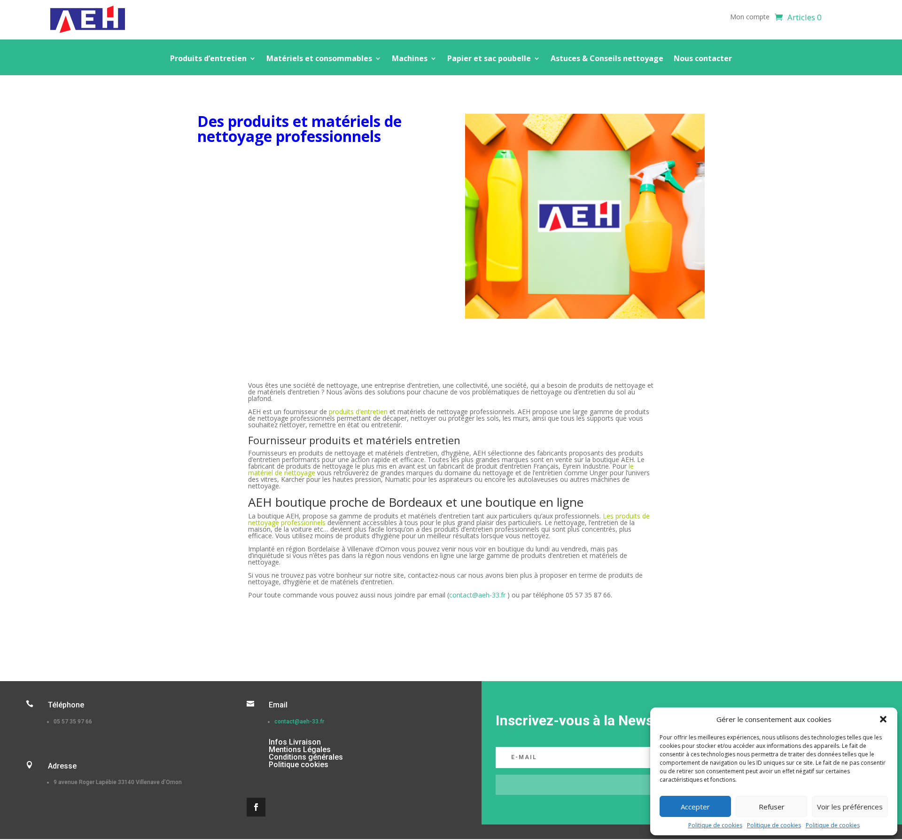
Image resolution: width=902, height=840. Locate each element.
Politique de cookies (715, 825)
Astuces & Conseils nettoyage (607, 59)
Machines (410, 59)
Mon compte (750, 17)
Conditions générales (306, 757)
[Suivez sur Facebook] (256, 807)
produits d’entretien (358, 411)
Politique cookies (298, 764)
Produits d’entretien (208, 59)
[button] (883, 719)
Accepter (695, 806)
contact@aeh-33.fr (477, 594)
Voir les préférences (850, 806)
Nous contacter (703, 59)
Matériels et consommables (319, 59)
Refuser (772, 806)
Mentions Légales (300, 749)
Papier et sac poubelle (489, 59)
